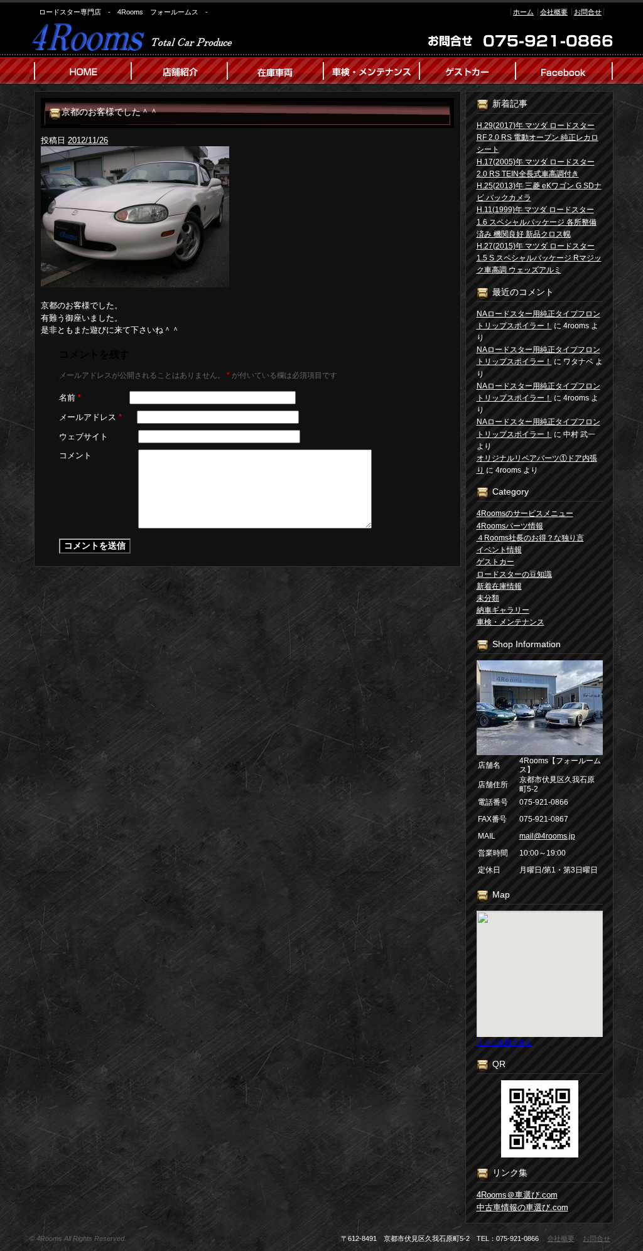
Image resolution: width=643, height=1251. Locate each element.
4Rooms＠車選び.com (517, 1195)
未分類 (488, 598)
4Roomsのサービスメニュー (525, 513)
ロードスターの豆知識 (514, 574)
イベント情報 (499, 549)
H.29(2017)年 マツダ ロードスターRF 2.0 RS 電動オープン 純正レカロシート (537, 137)
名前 (70, 397)
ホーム (523, 12)
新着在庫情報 (499, 586)
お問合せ (588, 12)
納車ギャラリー (503, 610)
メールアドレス (90, 417)
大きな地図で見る (504, 1042)
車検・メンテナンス (510, 622)
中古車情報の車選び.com (522, 1207)
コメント (75, 455)
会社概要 (554, 12)
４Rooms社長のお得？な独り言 (530, 538)
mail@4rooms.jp (547, 836)
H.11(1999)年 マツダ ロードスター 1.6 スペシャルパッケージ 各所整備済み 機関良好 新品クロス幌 (537, 221)
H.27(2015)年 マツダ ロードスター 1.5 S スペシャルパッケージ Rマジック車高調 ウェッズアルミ (539, 258)
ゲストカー (495, 561)
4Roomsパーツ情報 (510, 526)
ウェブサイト (83, 436)
